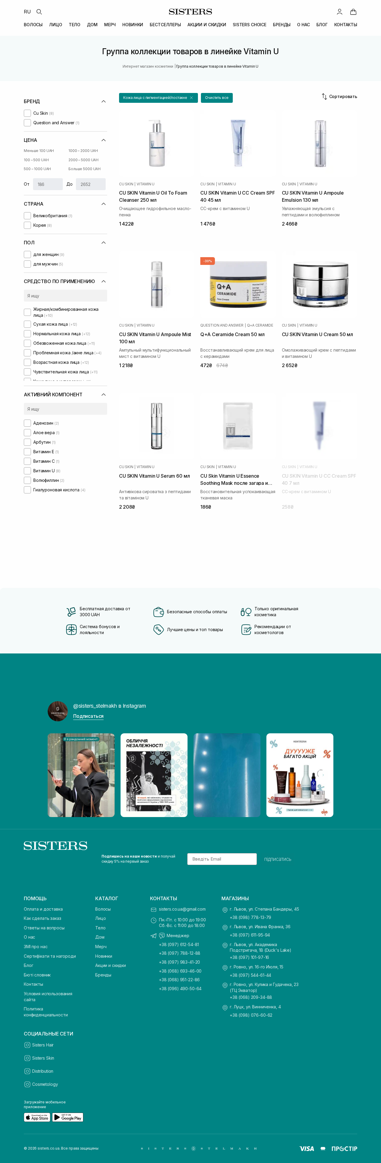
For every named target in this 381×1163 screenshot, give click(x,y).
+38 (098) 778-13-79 (250, 917)
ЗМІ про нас (35, 946)
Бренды (103, 974)
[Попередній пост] (58, 775)
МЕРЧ (110, 24)
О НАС (303, 24)
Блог (28, 965)
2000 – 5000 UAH (83, 160)
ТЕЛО (74, 24)
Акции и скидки (110, 965)
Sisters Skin (43, 1057)
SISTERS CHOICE (249, 24)
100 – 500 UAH (36, 160)
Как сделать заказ (42, 918)
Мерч (100, 946)
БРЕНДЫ (282, 24)
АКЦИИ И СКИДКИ (207, 24)
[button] (158, 98)
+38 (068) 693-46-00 (180, 970)
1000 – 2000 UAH (83, 150)
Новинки (103, 956)
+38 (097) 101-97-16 (249, 957)
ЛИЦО (55, 24)
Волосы (103, 909)
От (26, 184)
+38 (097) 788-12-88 (179, 953)
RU (27, 12)
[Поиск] (39, 11)
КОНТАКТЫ (345, 24)
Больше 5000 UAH (84, 169)
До (69, 184)
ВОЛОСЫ (33, 24)
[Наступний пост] (323, 775)
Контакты (33, 984)
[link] (353, 11)
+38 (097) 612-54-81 (179, 944)
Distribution (42, 1071)
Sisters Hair (43, 1044)
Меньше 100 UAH (39, 150)
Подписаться (88, 716)
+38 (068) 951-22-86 (179, 979)
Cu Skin (126, 184)
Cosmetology (45, 1084)
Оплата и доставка (43, 909)
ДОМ (92, 24)
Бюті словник (37, 974)
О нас (29, 937)
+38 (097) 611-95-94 (250, 934)
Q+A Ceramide (260, 325)
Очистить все (217, 97)
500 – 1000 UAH (37, 169)
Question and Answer (221, 325)
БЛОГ (322, 24)
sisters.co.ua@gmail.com (182, 909)
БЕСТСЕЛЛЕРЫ (165, 24)
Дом (99, 937)
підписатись (277, 859)
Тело (100, 927)
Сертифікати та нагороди (50, 956)
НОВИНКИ (132, 24)
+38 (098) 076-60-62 (251, 1015)
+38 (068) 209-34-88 (251, 997)
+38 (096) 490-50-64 (180, 988)
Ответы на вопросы (44, 927)
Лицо (100, 918)
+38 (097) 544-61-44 (250, 975)
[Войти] (339, 11)
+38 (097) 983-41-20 (179, 962)
